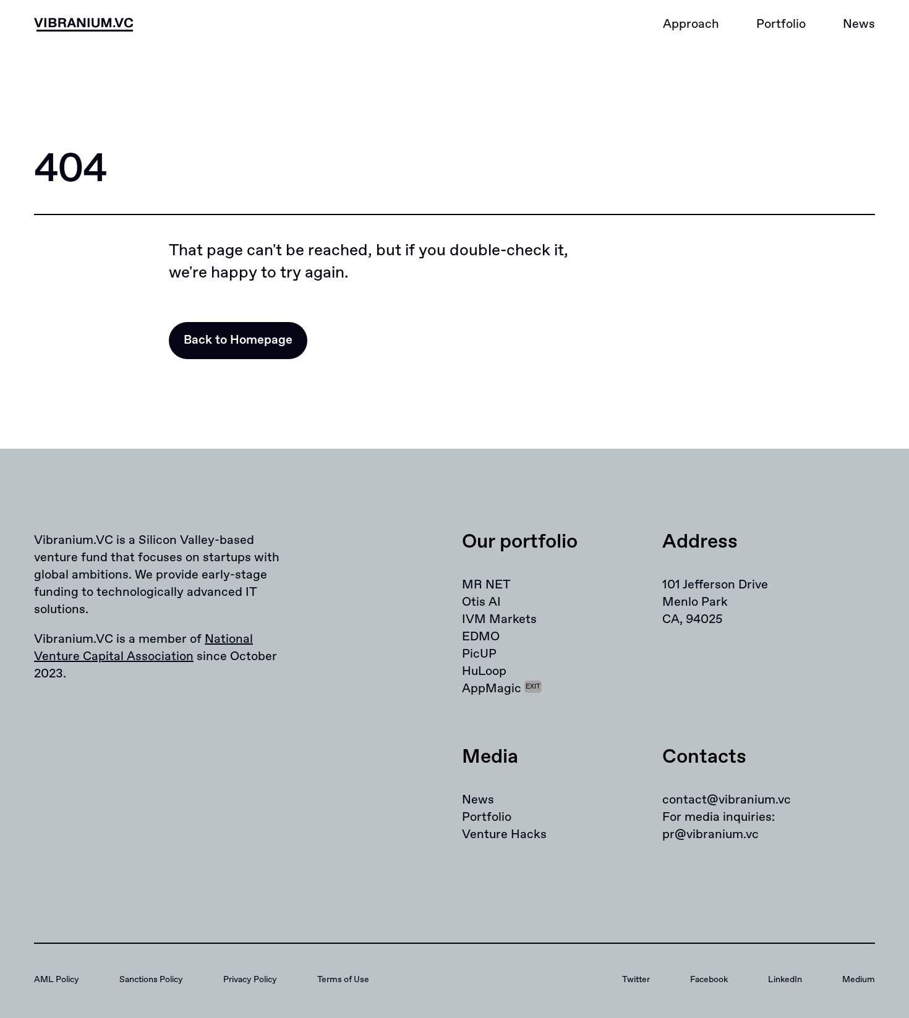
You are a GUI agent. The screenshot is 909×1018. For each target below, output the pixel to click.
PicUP (479, 654)
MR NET (486, 585)
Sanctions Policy (151, 979)
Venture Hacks (504, 834)
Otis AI (481, 602)
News (859, 24)
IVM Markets (499, 619)
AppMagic (501, 689)
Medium (858, 979)
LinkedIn (785, 979)
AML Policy (56, 979)
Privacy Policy (250, 979)
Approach (691, 24)
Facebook (709, 979)
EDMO (481, 637)
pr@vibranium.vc (710, 834)
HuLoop (484, 671)
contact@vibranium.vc (726, 800)
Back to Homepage (238, 340)
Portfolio (781, 24)
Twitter (636, 979)
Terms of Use (343, 979)
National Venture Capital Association (143, 648)
